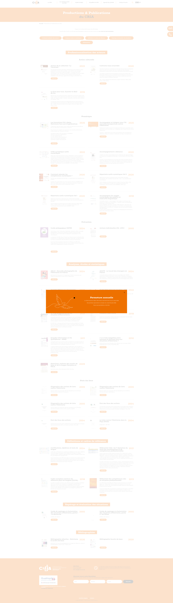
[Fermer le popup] (124, 292)
